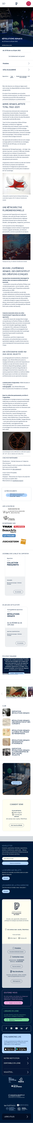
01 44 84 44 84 (19, 961)
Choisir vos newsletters (15, 863)
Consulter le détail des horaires (16, 951)
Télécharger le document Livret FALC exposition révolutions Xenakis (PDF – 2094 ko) (17, 495)
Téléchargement (16, 981)
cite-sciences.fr (16, 469)
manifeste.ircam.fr (17, 480)
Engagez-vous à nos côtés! (15, 1002)
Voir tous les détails (16, 825)
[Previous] (2, 693)
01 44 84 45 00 (20, 960)
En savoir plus (18, 591)
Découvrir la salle (16, 782)
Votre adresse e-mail (8, 858)
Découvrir (6, 878)
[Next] (31, 693)
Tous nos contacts (16, 966)
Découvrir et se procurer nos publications (15, 1020)
